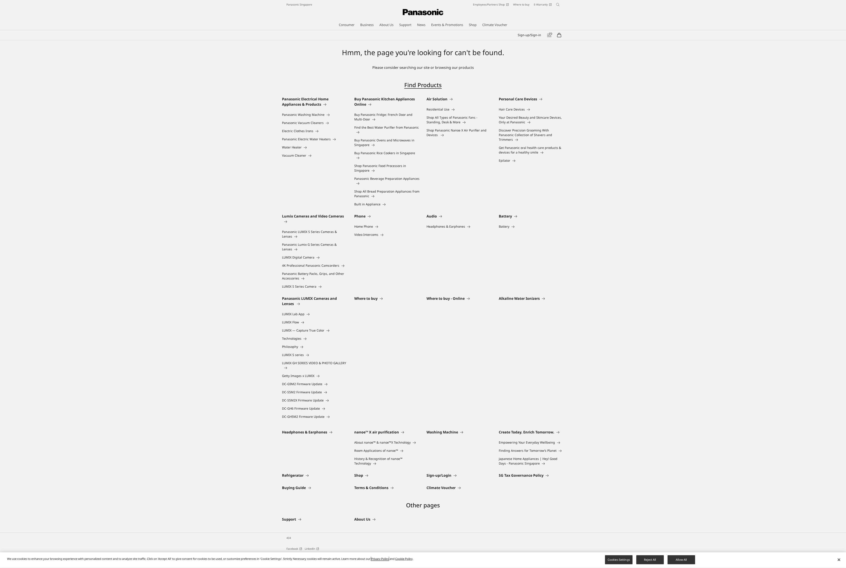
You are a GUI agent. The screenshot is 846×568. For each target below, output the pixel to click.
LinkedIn (310, 549)
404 (288, 538)
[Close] (839, 559)
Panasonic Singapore (299, 4)
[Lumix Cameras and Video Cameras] (314, 221)
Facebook (292, 549)
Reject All (650, 560)
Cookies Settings (619, 560)
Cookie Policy (403, 559)
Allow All (681, 560)
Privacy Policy (380, 559)
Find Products (423, 85)
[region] (423, 560)
